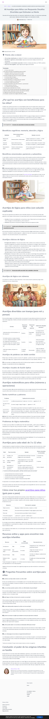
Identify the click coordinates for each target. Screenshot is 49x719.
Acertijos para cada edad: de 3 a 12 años (12, 87)
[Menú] (46, 2)
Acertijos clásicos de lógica (11, 77)
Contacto (4, 706)
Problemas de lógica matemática (12, 86)
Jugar (28, 696)
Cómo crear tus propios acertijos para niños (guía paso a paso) (16, 89)
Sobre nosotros (5, 704)
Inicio (28, 685)
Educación (29, 692)
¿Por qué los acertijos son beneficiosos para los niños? (15, 71)
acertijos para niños (35, 490)
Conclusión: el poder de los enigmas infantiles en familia (15, 93)
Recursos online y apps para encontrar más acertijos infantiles (16, 90)
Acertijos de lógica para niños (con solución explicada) (15, 75)
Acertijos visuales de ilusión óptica (12, 82)
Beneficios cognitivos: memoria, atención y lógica (14, 72)
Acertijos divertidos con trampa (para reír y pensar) (14, 79)
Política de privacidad (7, 709)
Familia (28, 694)
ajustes (33, 717)
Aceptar (39, 717)
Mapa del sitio (5, 711)
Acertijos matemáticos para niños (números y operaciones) (16, 83)
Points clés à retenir (10, 70)
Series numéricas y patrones (11, 85)
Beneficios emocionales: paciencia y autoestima (15, 74)
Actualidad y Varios (31, 691)
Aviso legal (4, 707)
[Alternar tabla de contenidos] (44, 68)
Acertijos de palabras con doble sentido (13, 81)
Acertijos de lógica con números (12, 78)
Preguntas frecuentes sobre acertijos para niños (14, 92)
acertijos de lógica (28, 174)
